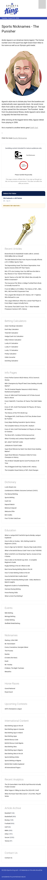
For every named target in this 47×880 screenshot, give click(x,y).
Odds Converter (10, 357)
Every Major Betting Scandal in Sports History (20, 422)
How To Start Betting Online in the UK (17, 573)
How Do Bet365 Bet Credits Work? (16, 576)
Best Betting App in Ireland (14, 733)
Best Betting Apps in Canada (14, 729)
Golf (6, 827)
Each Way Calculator (12, 329)
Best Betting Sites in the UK (14, 753)
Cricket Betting (10, 620)
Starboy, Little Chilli (11, 640)
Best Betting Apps (11, 736)
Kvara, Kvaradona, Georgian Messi (16, 647)
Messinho (8, 671)
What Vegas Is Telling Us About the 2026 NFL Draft (22, 790)
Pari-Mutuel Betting (11, 494)
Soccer (7, 837)
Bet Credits (8, 515)
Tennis (7, 841)
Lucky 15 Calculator (11, 350)
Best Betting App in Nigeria (14, 750)
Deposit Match (10, 504)
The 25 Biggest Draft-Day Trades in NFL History (21, 467)
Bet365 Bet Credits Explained (14, 764)
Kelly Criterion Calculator (13, 340)
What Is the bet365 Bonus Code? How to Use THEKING (23, 550)
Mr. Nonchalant (10, 644)
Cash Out (8, 501)
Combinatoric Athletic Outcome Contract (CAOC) (21, 490)
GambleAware (30, 155)
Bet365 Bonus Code (11, 740)
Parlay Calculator (10, 354)
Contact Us (8, 858)
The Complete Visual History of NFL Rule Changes (21, 470)
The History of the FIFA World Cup (16, 413)
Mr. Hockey (8, 664)
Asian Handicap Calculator (14, 326)
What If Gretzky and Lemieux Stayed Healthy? (20, 438)
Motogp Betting (10, 616)
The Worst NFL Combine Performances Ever (19, 435)
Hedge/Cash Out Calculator (14, 336)
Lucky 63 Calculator (11, 343)
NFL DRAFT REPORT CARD (14, 442)
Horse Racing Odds (11, 592)
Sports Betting (9, 497)
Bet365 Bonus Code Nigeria (14, 743)
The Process (9, 651)
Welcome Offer (10, 511)
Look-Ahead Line (10, 487)
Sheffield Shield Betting (12, 623)
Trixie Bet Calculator (11, 333)
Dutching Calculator (11, 361)
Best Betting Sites (11, 746)
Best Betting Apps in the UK (14, 726)
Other (7, 834)
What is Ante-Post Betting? (14, 596)
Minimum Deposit (11, 508)
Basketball (8, 816)
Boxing (7, 820)
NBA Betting (9, 613)
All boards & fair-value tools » (11, 205)
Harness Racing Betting (13, 589)
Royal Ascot (9, 692)
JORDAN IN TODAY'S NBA (13, 445)
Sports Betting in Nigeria (13, 760)
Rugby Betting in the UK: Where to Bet (17, 566)
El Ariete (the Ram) (11, 658)
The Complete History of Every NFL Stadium (19, 426)
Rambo (7, 654)
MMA (6, 830)
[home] (11, 9)
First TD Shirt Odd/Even (13, 518)
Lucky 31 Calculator (11, 347)
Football (7, 823)
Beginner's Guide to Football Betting (17, 585)
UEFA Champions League (13, 709)
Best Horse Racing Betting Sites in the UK (18, 569)
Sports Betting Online (12, 757)
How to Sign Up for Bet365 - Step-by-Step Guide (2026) (23, 547)
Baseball (7, 813)
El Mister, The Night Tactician (14, 668)
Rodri (6, 661)
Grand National (10, 688)
